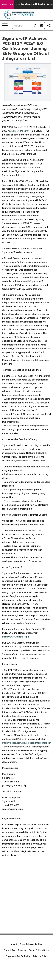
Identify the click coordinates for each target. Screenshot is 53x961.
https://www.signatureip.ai (16, 636)
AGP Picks (7, 4)
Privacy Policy (40, 956)
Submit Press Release (15, 950)
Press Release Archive (31, 944)
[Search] (35, 25)
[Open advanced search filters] (41, 25)
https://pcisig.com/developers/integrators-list (26, 742)
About (13, 944)
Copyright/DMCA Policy (17, 956)
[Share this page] (49, 25)
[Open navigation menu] (5, 25)
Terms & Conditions (39, 950)
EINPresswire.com (18, 130)
